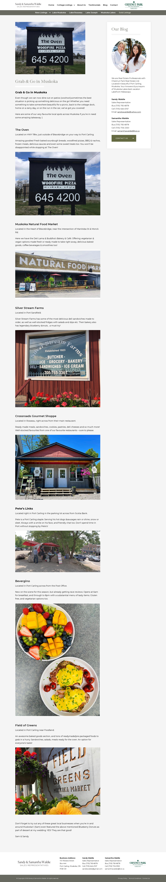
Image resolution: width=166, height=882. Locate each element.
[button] (66, 5)
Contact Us (146, 878)
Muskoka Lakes (108, 13)
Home (51, 5)
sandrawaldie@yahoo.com (129, 112)
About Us (81, 5)
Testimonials (94, 5)
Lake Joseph (92, 13)
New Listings (41, 13)
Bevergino (22, 581)
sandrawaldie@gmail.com (92, 869)
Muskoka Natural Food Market (36, 224)
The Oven (22, 129)
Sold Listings (125, 13)
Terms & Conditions (134, 878)
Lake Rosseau (75, 13)
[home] (28, 5)
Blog (105, 5)
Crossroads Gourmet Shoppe (35, 416)
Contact (114, 5)
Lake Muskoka (59, 13)
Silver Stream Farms (29, 308)
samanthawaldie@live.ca (128, 131)
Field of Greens (26, 725)
